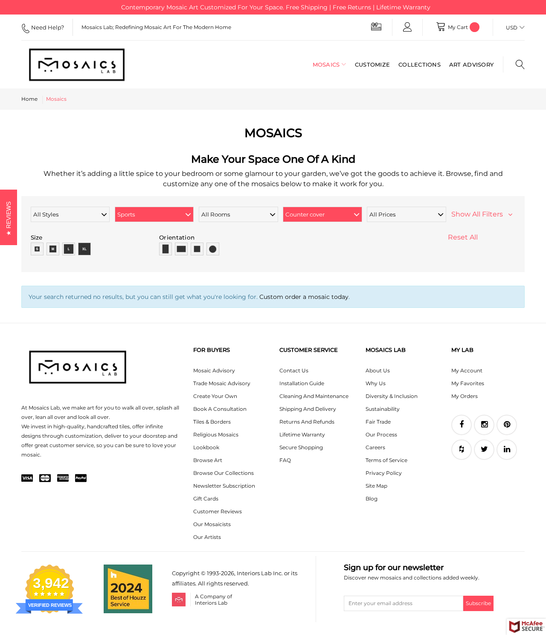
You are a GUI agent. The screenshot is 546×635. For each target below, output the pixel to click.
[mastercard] (45, 479)
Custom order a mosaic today (304, 297)
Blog (372, 498)
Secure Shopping (301, 447)
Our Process (381, 434)
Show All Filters (479, 214)
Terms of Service (386, 460)
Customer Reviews (217, 511)
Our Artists (207, 537)
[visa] (27, 479)
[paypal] (81, 479)
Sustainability (383, 409)
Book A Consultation (220, 409)
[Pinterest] (507, 425)
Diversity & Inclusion (392, 396)
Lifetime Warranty (302, 434)
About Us (378, 370)
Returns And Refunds (306, 421)
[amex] (63, 479)
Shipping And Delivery (307, 409)
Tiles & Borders (212, 421)
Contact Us (293, 370)
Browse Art (207, 460)
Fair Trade (378, 421)
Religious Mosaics (215, 434)
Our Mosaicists (212, 524)
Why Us (376, 383)
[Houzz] (461, 449)
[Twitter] (484, 449)
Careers (375, 447)
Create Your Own (215, 396)
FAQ (285, 460)
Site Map (376, 486)
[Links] (407, 27)
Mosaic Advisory (214, 370)
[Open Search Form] (514, 64)
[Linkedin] (507, 449)
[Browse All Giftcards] (376, 26)
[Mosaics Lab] (76, 64)
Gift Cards (205, 498)
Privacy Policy (384, 473)
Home (29, 99)
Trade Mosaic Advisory (221, 383)
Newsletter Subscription (224, 486)
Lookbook (206, 447)
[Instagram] (484, 425)
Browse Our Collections (223, 473)
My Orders (464, 396)
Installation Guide (301, 383)
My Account (466, 370)
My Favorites (467, 383)
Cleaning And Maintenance (314, 396)
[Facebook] (461, 425)
